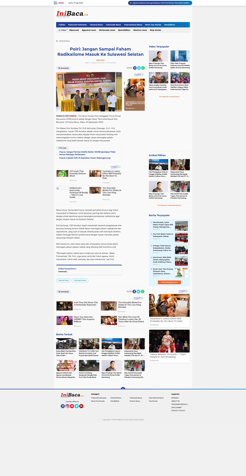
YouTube (83, 409)
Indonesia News (113, 25)
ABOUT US (175, 401)
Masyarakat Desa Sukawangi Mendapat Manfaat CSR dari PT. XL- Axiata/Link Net (180, 174)
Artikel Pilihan (157, 155)
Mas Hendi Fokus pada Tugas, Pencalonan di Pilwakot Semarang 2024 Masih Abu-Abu (179, 196)
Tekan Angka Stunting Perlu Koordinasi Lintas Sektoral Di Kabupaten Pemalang (158, 87)
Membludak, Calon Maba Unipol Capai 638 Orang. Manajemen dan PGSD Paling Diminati (163, 224)
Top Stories (156, 30)
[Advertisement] (143, 14)
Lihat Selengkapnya (169, 282)
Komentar (65, 68)
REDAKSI (175, 398)
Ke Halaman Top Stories (168, 97)
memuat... (63, 271)
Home (61, 3)
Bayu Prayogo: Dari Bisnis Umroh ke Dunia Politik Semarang (158, 65)
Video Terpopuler (159, 46)
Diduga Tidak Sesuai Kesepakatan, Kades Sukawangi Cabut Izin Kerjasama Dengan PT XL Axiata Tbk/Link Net (163, 248)
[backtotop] (123, 389)
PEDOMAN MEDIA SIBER (180, 404)
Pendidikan (169, 25)
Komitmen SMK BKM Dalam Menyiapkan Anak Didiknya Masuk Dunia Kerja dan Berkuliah (162, 259)
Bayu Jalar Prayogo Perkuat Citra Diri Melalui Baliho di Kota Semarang (180, 65)
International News (133, 25)
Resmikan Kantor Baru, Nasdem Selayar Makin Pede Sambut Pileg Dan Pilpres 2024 (180, 87)
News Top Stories (153, 25)
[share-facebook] (135, 68)
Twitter (78, 409)
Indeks (62, 25)
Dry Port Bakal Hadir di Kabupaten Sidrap (163, 235)
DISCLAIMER (176, 407)
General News (96, 25)
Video (63, 30)
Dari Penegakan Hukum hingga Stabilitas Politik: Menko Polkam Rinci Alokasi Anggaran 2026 (158, 174)
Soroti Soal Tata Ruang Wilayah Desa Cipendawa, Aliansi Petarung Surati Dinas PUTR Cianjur (163, 271)
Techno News (141, 30)
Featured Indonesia (77, 25)
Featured (75, 30)
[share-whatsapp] (143, 68)
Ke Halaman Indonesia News (169, 205)
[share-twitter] (139, 68)
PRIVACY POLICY (178, 411)
